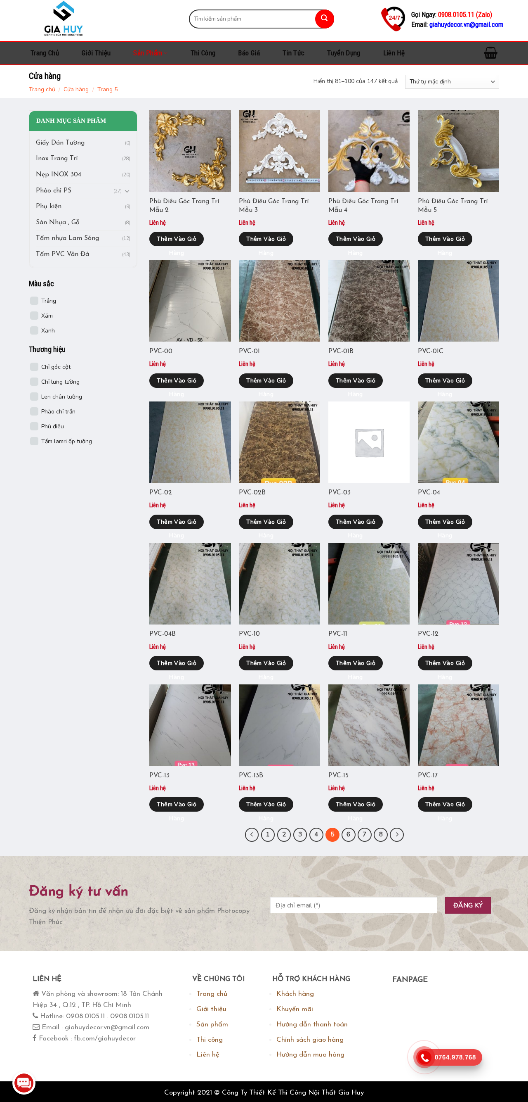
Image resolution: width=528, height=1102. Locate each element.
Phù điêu (52, 426)
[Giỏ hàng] (490, 53)
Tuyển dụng (343, 53)
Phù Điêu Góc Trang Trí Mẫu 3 (274, 206)
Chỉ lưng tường (60, 382)
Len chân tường (61, 397)
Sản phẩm (147, 53)
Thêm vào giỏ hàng (176, 240)
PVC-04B (162, 634)
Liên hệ (394, 53)
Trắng (48, 301)
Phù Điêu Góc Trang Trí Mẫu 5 (453, 206)
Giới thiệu (96, 53)
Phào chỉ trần (58, 412)
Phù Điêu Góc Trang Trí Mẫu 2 (184, 206)
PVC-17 (428, 775)
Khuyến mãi (294, 1009)
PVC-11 (337, 634)
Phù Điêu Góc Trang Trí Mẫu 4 (363, 206)
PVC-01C (430, 351)
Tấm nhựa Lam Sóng (67, 238)
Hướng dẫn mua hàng (310, 1054)
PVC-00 (160, 351)
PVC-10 (249, 634)
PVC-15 (338, 775)
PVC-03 (339, 492)
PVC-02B (252, 492)
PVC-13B (251, 775)
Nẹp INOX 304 (58, 174)
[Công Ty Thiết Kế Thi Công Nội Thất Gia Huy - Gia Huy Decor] (103, 19)
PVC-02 (160, 492)
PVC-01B (341, 351)
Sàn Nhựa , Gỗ (58, 222)
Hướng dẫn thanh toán (312, 1024)
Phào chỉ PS (53, 191)
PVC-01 (249, 351)
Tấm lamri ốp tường (66, 441)
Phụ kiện (48, 207)
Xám (47, 316)
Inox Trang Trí (57, 159)
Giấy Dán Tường (60, 143)
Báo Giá (248, 53)
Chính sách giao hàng (310, 1039)
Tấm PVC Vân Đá (62, 254)
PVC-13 (159, 775)
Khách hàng (295, 994)
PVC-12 (428, 634)
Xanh (48, 331)
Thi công (203, 53)
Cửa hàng (76, 89)
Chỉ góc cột (56, 367)
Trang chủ (45, 53)
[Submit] (324, 19)
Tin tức (293, 53)
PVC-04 (429, 492)
